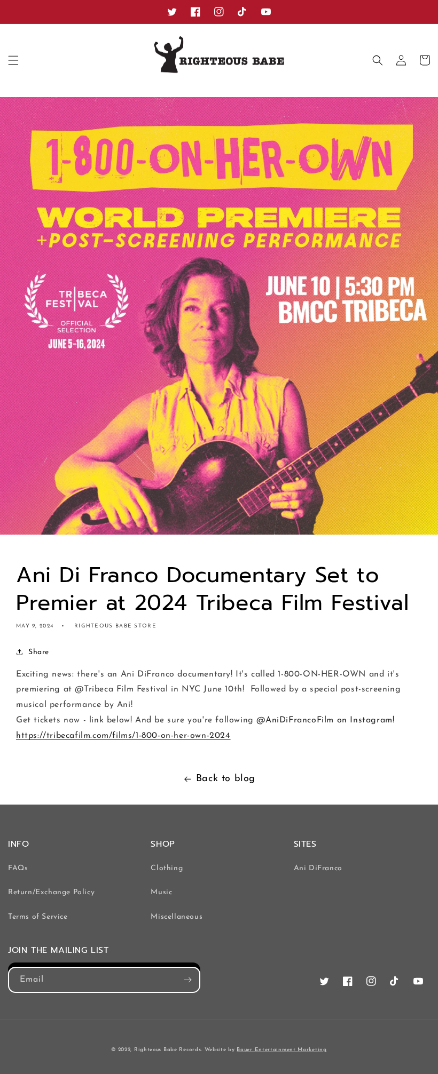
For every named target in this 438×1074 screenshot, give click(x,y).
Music (161, 892)
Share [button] (38, 652)
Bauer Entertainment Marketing (281, 1050)
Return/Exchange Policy (51, 892)
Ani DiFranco (318, 868)
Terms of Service (38, 917)
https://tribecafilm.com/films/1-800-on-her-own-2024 (123, 735)
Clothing (167, 868)
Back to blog (225, 779)
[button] (13, 60)
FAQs (18, 868)
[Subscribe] (187, 980)
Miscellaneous (176, 917)
